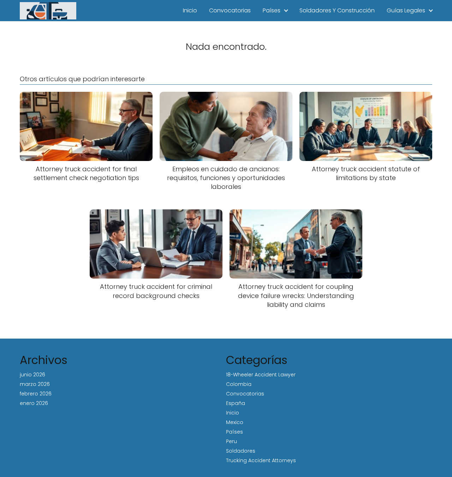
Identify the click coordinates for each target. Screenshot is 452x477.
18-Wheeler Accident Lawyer (261, 374)
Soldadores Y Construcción (337, 10)
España (235, 403)
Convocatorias (230, 10)
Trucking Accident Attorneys (261, 460)
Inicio (190, 10)
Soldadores (240, 450)
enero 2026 (34, 403)
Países (271, 10)
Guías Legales (406, 10)
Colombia (238, 384)
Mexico (234, 422)
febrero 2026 (36, 393)
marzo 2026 (35, 384)
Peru (231, 441)
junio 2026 (32, 374)
